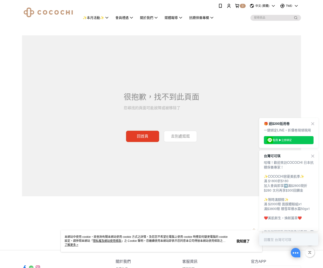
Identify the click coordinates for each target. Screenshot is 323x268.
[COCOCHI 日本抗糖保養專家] (48, 12)
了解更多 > (71, 245)
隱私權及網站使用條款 (107, 241)
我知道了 (243, 241)
